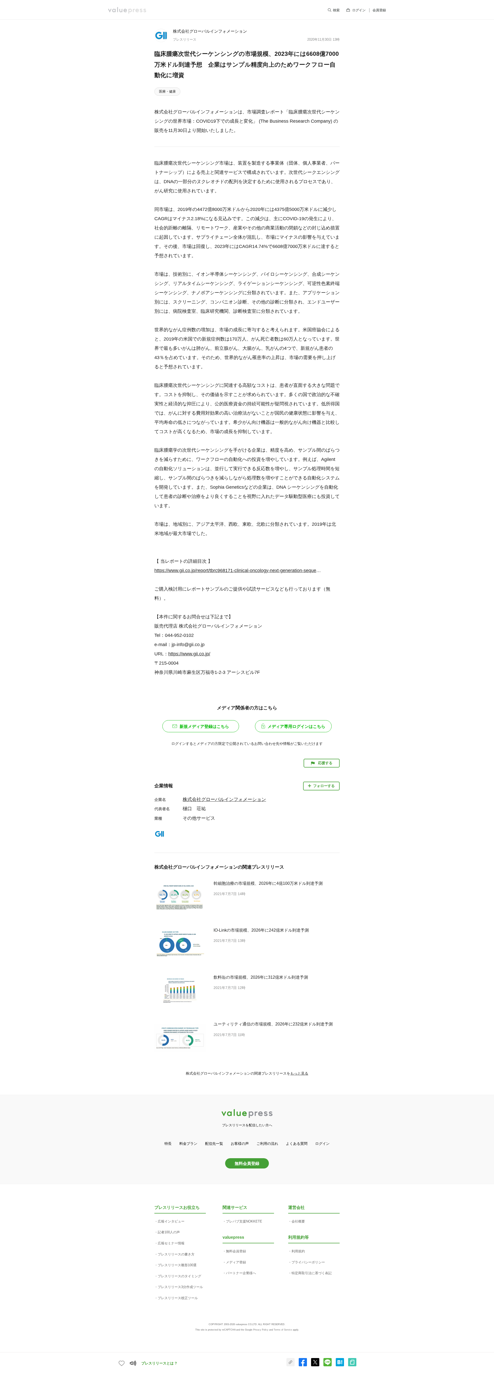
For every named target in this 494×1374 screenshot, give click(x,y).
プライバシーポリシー (308, 1262)
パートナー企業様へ (241, 1273)
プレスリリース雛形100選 (177, 1265)
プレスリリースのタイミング (179, 1276)
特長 (168, 1143)
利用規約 (298, 1251)
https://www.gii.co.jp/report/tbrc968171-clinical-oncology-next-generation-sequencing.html (237, 570)
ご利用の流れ (267, 1143)
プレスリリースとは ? (159, 1363)
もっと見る (299, 1073)
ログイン (359, 10)
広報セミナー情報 (171, 1243)
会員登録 (379, 10)
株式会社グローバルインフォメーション (210, 31)
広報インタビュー (171, 1221)
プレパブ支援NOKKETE (244, 1221)
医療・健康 (167, 91)
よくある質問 (296, 1143)
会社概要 (298, 1221)
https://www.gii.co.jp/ (189, 653)
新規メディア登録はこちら (204, 726)
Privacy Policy (260, 1329)
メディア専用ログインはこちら (296, 726)
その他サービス (199, 818)
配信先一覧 (214, 1143)
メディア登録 (236, 1262)
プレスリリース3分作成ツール (180, 1287)
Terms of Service (283, 1329)
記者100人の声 (169, 1232)
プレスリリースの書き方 (176, 1254)
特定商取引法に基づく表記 (312, 1273)
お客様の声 (240, 1143)
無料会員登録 (247, 1163)
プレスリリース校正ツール (178, 1298)
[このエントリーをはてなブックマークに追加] (340, 1365)
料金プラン (188, 1143)
